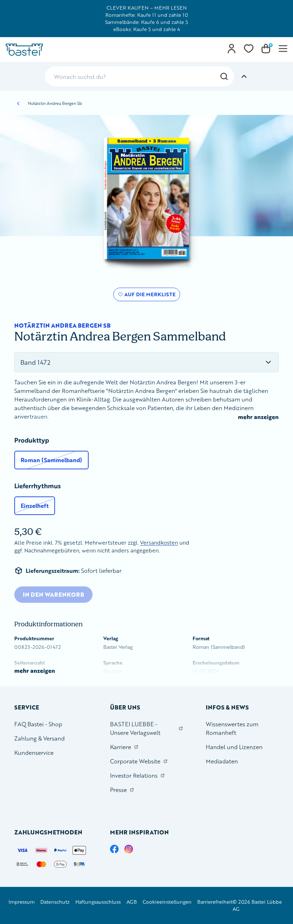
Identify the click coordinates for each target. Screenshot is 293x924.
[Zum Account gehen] (231, 48)
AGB (131, 901)
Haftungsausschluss (98, 901)
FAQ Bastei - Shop (38, 724)
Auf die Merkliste (149, 296)
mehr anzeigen (258, 417)
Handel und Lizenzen (234, 747)
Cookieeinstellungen (167, 901)
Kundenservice (34, 752)
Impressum (22, 901)
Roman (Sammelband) (51, 460)
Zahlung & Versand (39, 738)
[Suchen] (224, 76)
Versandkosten (159, 542)
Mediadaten (222, 761)
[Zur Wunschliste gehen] (248, 48)
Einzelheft (35, 505)
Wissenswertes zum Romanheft (232, 728)
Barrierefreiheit (215, 901)
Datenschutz (55, 901)
